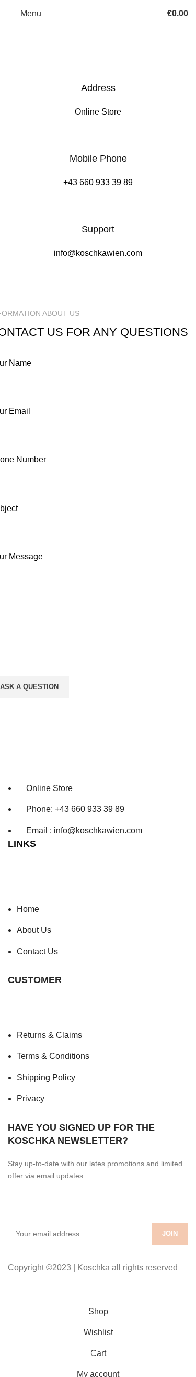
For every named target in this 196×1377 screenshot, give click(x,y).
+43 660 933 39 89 (98, 182)
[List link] (98, 793)
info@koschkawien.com (98, 253)
